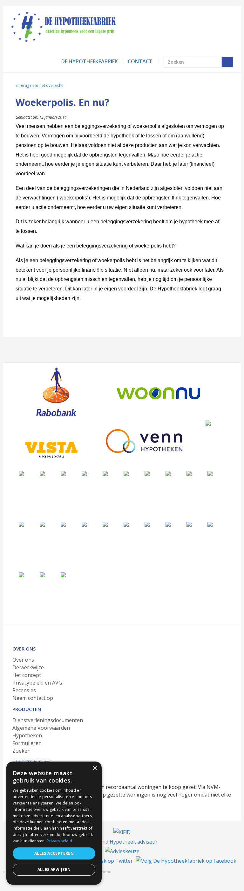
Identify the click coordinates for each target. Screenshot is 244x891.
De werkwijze (28, 667)
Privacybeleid (59, 841)
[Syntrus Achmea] (21, 574)
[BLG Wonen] (210, 473)
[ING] (42, 473)
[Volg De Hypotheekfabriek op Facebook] (186, 861)
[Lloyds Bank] (189, 523)
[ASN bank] (21, 523)
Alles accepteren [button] (54, 853)
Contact (140, 61)
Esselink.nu (101, 871)
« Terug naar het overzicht (39, 85)
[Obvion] (189, 473)
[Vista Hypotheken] (50, 450)
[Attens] (105, 523)
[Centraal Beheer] (147, 473)
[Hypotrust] (147, 523)
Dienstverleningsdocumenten (47, 720)
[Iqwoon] (168, 473)
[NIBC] (210, 523)
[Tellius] (42, 574)
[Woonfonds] (63, 574)
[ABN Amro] (42, 523)
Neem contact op (32, 697)
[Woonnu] (158, 393)
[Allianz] (21, 473)
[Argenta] (63, 523)
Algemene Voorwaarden (41, 727)
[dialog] (54, 823)
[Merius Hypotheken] (208, 422)
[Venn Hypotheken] (144, 441)
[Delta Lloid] (126, 523)
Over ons (23, 659)
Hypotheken (27, 735)
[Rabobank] (56, 391)
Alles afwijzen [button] (54, 869)
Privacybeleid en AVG (37, 682)
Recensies (24, 690)
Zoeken (21, 750)
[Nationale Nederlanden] (126, 473)
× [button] (94, 768)
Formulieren (27, 743)
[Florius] (84, 473)
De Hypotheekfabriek (89, 61)
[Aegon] (63, 473)
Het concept (26, 675)
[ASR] (84, 523)
